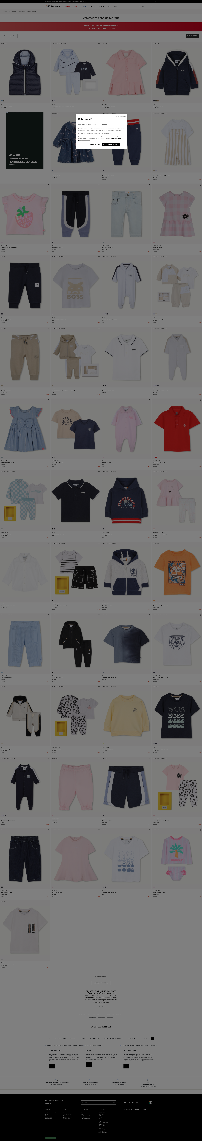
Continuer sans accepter (120, 116)
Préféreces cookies (95, 144)
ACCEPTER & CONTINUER (110, 144)
